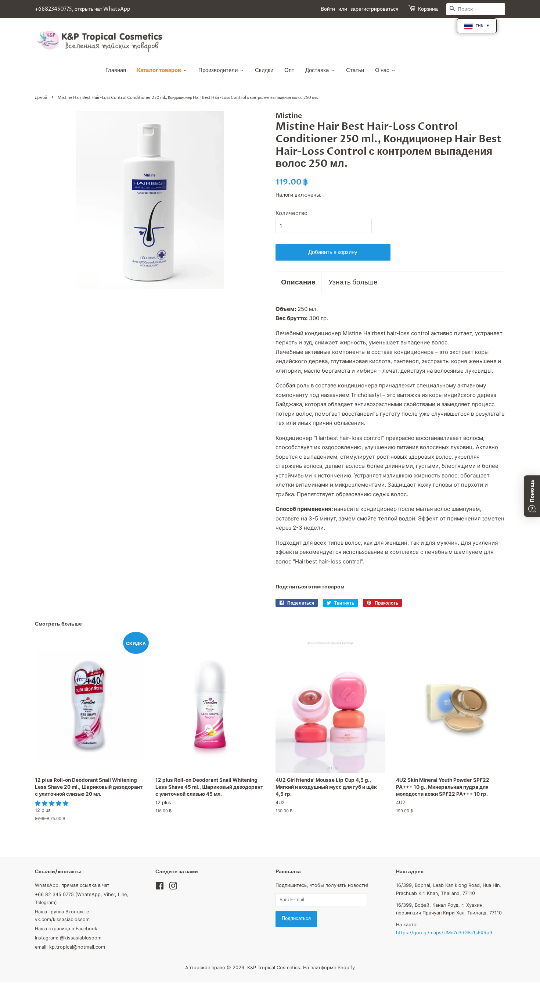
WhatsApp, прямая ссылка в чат (72, 885)
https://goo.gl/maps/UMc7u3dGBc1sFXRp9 (444, 932)
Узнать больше (353, 282)
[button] (52, 803)
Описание (298, 282)
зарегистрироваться (374, 9)
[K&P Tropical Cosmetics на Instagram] (173, 887)
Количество (291, 212)
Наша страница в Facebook (66, 928)
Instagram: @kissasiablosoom (68, 938)
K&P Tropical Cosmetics (273, 967)
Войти (328, 9)
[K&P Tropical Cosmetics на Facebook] (159, 887)
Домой (41, 97)
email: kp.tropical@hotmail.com (70, 947)
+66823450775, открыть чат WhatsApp (82, 9)
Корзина (428, 9)
